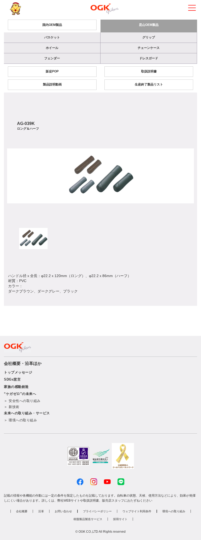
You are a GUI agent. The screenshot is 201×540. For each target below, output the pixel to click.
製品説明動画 (52, 84)
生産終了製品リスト (149, 84)
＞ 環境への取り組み (20, 420)
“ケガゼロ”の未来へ (20, 394)
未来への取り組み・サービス (27, 413)
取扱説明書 (149, 71)
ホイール (52, 48)
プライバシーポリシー (97, 511)
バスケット (52, 37)
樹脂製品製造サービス (88, 519)
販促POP (52, 71)
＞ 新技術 (11, 407)
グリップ (148, 37)
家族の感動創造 (16, 387)
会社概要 (21, 511)
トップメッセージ (18, 372)
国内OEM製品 (52, 25)
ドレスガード (148, 58)
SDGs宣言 (12, 379)
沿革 (41, 511)
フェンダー (52, 58)
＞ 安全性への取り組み (22, 401)
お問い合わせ (63, 511)
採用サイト (120, 519)
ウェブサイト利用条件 (136, 511)
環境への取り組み (173, 511)
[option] (100, 176)
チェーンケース (149, 48)
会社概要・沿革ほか (23, 363)
